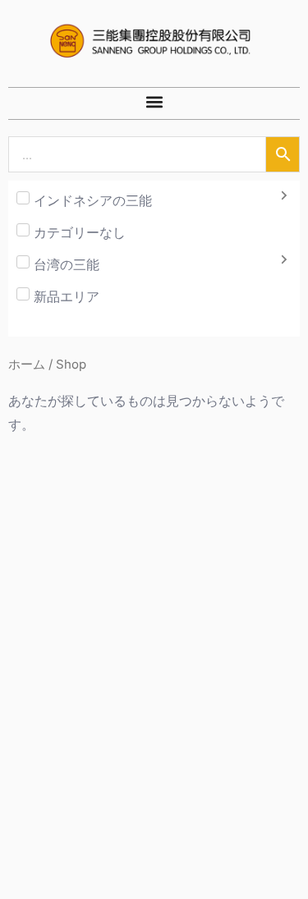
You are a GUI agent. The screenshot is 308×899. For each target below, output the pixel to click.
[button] (154, 101)
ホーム (26, 364)
